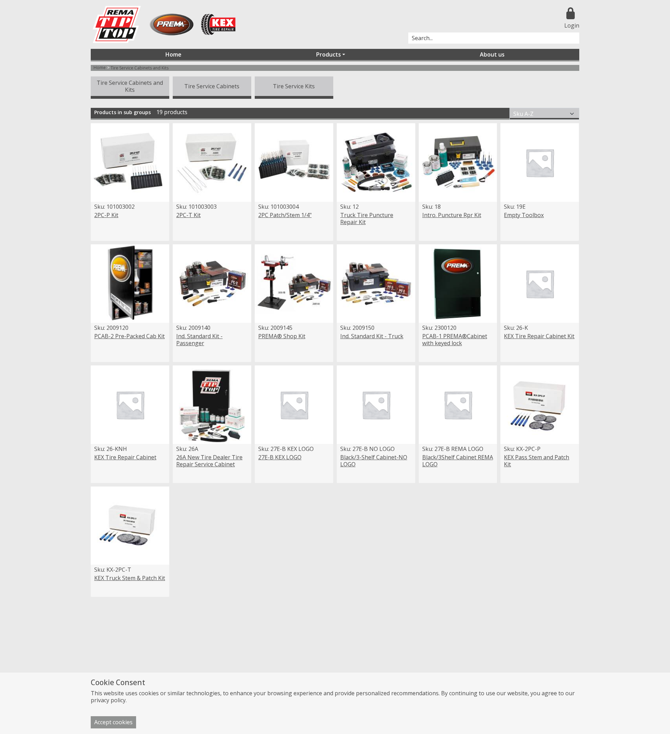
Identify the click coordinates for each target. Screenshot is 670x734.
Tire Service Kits (294, 86)
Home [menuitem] (173, 54)
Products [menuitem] (328, 54)
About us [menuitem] (492, 54)
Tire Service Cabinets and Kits (130, 86)
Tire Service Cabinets (211, 86)
